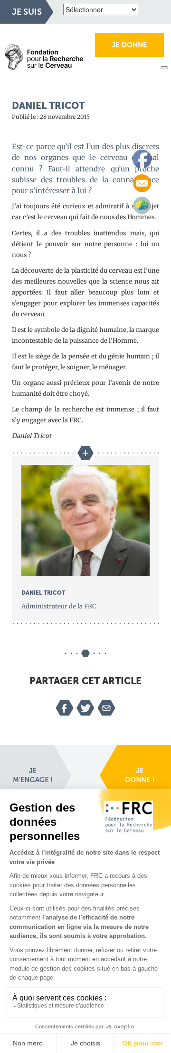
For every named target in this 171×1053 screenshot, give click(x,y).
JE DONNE (129, 45)
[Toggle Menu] (164, 67)
